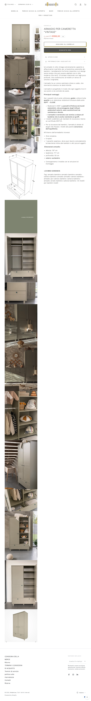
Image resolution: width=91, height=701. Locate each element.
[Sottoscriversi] (85, 661)
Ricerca (7, 683)
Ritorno (7, 662)
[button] (75, 4)
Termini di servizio (12, 671)
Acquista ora (65, 50)
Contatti (8, 680)
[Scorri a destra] (36, 642)
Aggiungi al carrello (65, 44)
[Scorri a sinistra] (6, 642)
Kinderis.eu (47, 25)
